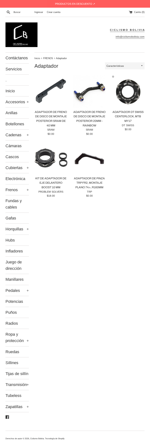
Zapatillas (17, 406)
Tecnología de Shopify (55, 438)
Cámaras (13, 146)
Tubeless (13, 395)
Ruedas (12, 352)
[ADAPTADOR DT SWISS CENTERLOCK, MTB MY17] (128, 91)
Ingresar (38, 12)
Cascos (12, 157)
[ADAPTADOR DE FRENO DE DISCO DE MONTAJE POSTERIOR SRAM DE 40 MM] (51, 91)
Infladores (14, 251)
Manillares (14, 279)
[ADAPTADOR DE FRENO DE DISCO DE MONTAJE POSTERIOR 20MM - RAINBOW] (89, 91)
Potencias (14, 301)
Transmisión (17, 384)
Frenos (17, 190)
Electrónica (15, 178)
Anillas (11, 113)
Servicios (13, 69)
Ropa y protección (17, 337)
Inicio (10, 91)
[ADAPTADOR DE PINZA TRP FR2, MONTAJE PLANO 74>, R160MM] (89, 157)
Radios (11, 323)
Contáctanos (16, 58)
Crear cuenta (53, 12)
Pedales (17, 290)
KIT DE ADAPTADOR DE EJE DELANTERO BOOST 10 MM (50, 183)
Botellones (14, 124)
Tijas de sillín (16, 373)
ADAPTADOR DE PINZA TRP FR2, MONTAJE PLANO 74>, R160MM (89, 183)
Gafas (10, 218)
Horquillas (17, 229)
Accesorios (17, 102)
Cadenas (17, 135)
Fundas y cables (13, 203)
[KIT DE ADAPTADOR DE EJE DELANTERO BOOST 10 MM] (51, 157)
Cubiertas (17, 167)
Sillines (11, 362)
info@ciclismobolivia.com (130, 36)
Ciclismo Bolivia (37, 438)
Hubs (10, 240)
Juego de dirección (13, 265)
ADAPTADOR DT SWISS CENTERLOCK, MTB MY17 (128, 116)
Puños (11, 312)
